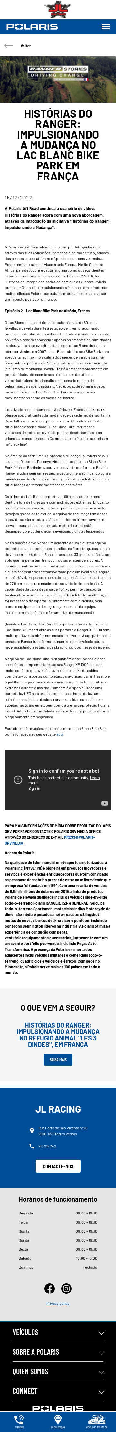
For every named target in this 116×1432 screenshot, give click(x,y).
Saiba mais (58, 1059)
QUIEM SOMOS (30, 1371)
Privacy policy (58, 1303)
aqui (59, 734)
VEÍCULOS (25, 1332)
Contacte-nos (58, 1166)
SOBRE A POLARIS (36, 1351)
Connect (25, 1391)
